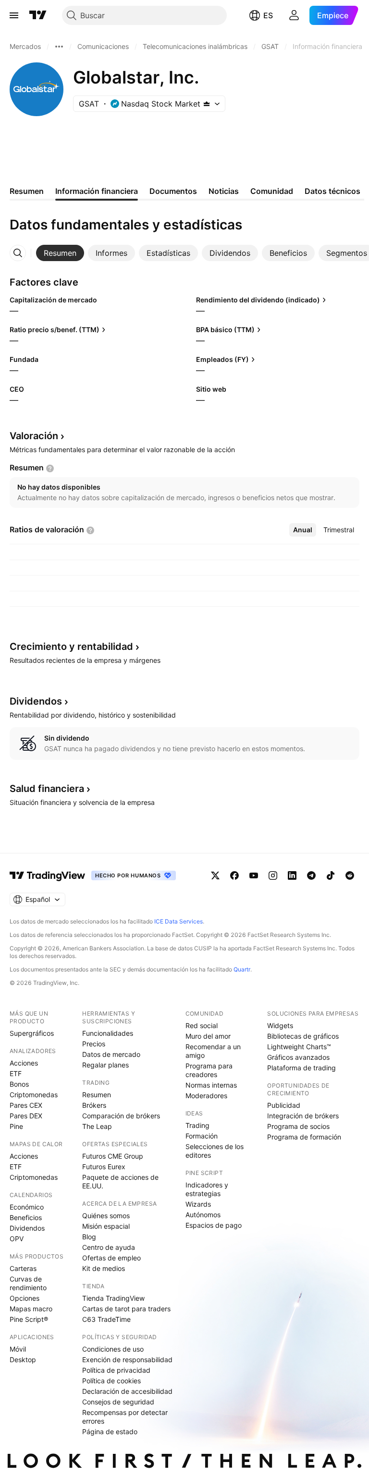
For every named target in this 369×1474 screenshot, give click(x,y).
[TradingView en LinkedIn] (292, 875)
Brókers (94, 1105)
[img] (206, 103)
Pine (16, 1126)
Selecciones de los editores (214, 1150)
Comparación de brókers (121, 1116)
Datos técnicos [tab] (332, 191)
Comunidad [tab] (271, 191)
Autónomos (203, 1214)
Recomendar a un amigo (213, 1051)
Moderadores (206, 1095)
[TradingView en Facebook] (234, 875)
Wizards (198, 1204)
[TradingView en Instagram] (273, 875)
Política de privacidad (116, 1370)
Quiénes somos (106, 1215)
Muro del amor (208, 1036)
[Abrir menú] (14, 15)
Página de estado (109, 1431)
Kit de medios (103, 1268)
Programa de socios (298, 1126)
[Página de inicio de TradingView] (38, 15)
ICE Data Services (178, 921)
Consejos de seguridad (118, 1402)
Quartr (242, 969)
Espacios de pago (213, 1225)
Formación (201, 1136)
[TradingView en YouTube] (253, 875)
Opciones (24, 1298)
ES (268, 15)
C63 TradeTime (106, 1319)
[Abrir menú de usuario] (294, 15)
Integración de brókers (303, 1116)
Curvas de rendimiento (28, 1283)
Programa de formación (304, 1137)
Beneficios (26, 1217)
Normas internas (211, 1085)
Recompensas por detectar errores (125, 1416)
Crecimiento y (71, 646)
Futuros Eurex (103, 1166)
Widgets (280, 1025)
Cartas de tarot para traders (126, 1309)
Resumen (96, 1095)
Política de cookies (111, 1381)
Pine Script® (29, 1319)
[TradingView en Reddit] (350, 875)
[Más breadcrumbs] (59, 46)
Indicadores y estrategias (206, 1189)
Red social (201, 1025)
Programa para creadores (209, 1070)
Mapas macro (31, 1309)
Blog (89, 1237)
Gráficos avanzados (298, 1057)
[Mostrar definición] (50, 468)
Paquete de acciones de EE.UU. (120, 1181)
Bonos (19, 1084)
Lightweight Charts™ (299, 1047)
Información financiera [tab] (96, 191)
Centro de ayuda (108, 1247)
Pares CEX (26, 1105)
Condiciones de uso (113, 1349)
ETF (16, 1073)
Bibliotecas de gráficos (303, 1036)
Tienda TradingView (113, 1298)
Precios (93, 1044)
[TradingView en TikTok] (330, 875)
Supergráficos (32, 1033)
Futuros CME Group (112, 1156)
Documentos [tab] (173, 191)
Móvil (18, 1349)
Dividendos (27, 1228)
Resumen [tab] (27, 191)
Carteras (23, 1268)
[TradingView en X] (215, 875)
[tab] (60, 253)
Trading (197, 1125)
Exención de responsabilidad (127, 1359)
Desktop (23, 1359)
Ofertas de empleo (111, 1258)
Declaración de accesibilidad (127, 1391)
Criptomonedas (34, 1095)
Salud (47, 788)
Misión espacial (106, 1226)
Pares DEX (26, 1116)
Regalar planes (105, 1065)
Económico (27, 1207)
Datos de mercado (111, 1054)
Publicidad (283, 1105)
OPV (17, 1238)
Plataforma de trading (301, 1068)
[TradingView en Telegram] (311, 875)
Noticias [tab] (224, 191)
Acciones (24, 1063)
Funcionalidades (107, 1033)
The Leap (97, 1126)
